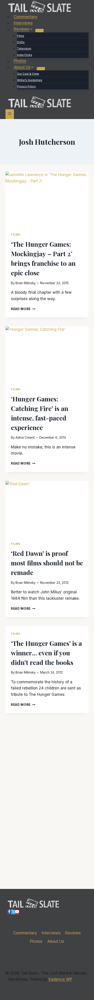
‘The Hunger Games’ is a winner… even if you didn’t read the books (46, 653)
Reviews (73, 933)
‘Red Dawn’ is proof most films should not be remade (47, 563)
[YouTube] (17, 912)
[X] (13, 912)
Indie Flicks (24, 55)
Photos (20, 61)
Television (24, 48)
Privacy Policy (26, 86)
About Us (55, 941)
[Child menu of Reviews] (39, 30)
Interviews (23, 23)
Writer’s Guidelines (29, 80)
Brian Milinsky (26, 283)
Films (20, 35)
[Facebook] (9, 912)
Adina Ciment (25, 437)
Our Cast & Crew (28, 73)
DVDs (21, 42)
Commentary (25, 17)
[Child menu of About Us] (41, 68)
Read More (23, 309)
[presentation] (47, 199)
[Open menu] (9, 114)
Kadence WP (60, 979)
